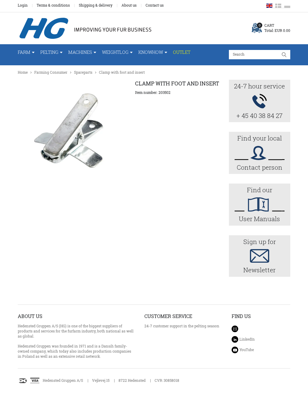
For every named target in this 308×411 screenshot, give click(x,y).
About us (129, 5)
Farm (24, 52)
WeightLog (115, 52)
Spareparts (83, 72)
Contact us (155, 5)
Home (23, 72)
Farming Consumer (50, 72)
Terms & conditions (53, 5)
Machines (80, 52)
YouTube (246, 349)
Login (23, 5)
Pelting (49, 52)
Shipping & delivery (95, 5)
